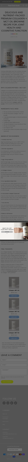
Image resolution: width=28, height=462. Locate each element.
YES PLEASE (7, 231)
